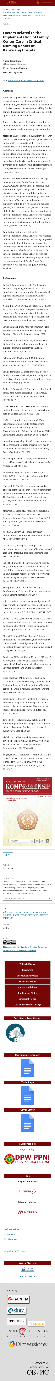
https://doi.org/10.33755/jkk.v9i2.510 (26, 80)
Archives (16, 9)
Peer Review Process (27, 975)
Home (5, 9)
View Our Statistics (27, 1276)
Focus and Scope (27, 981)
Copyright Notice (27, 998)
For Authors (9, 1234)
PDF (9, 854)
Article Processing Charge (27, 1004)
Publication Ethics (27, 993)
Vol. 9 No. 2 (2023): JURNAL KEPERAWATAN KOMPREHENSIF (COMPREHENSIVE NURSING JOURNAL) (24, 15)
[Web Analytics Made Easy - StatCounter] (27, 1270)
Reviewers (27, 970)
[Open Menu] (3, 3)
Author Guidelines (27, 987)
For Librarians (10, 1239)
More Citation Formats (15, 898)
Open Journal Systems (15, 1251)
